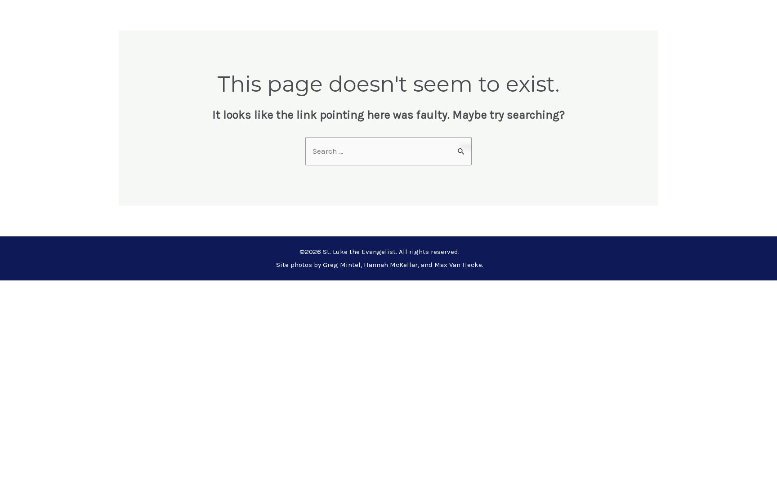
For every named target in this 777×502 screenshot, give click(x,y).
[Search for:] (388, 151)
